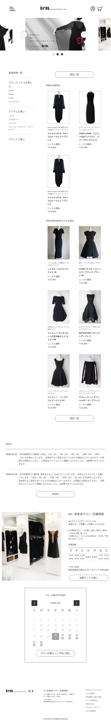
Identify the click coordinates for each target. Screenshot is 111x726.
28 (69, 635)
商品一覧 (74, 74)
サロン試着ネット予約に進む (55, 653)
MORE (55, 494)
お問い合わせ (90, 704)
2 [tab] (55, 52)
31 (41, 642)
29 (76, 635)
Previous (26, 35)
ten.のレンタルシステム (93, 690)
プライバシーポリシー (93, 707)
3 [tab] (59, 52)
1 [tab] (51, 52)
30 (34, 642)
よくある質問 (90, 693)
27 (62, 635)
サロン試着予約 (91, 711)
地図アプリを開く (88, 578)
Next (86, 35)
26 (55, 635)
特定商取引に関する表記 (94, 697)
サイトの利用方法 (91, 700)
